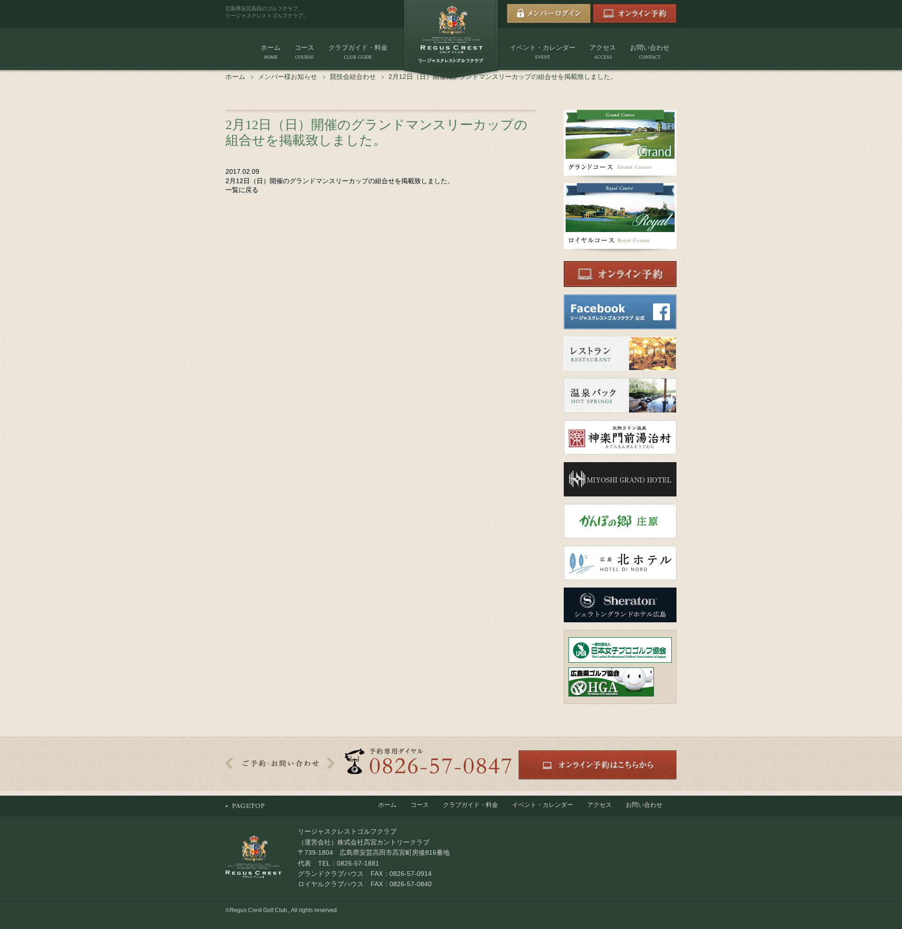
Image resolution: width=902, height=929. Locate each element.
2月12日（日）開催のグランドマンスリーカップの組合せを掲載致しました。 (340, 181)
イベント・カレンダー (542, 52)
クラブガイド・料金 (358, 52)
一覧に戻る (242, 190)
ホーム (270, 52)
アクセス (603, 52)
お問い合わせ (649, 52)
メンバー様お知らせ (287, 76)
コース (304, 52)
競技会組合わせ (353, 76)
